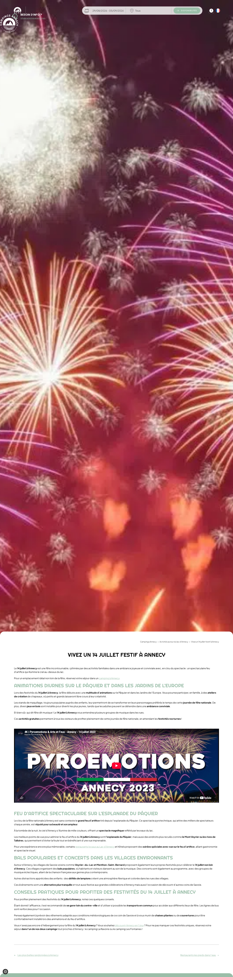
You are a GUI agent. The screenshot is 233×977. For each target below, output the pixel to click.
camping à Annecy (109, 678)
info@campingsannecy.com (33, 18)
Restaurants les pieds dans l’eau (198, 955)
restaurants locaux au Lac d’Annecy (94, 846)
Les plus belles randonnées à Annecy (38, 955)
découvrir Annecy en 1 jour (129, 925)
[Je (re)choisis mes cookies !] (5, 971)
